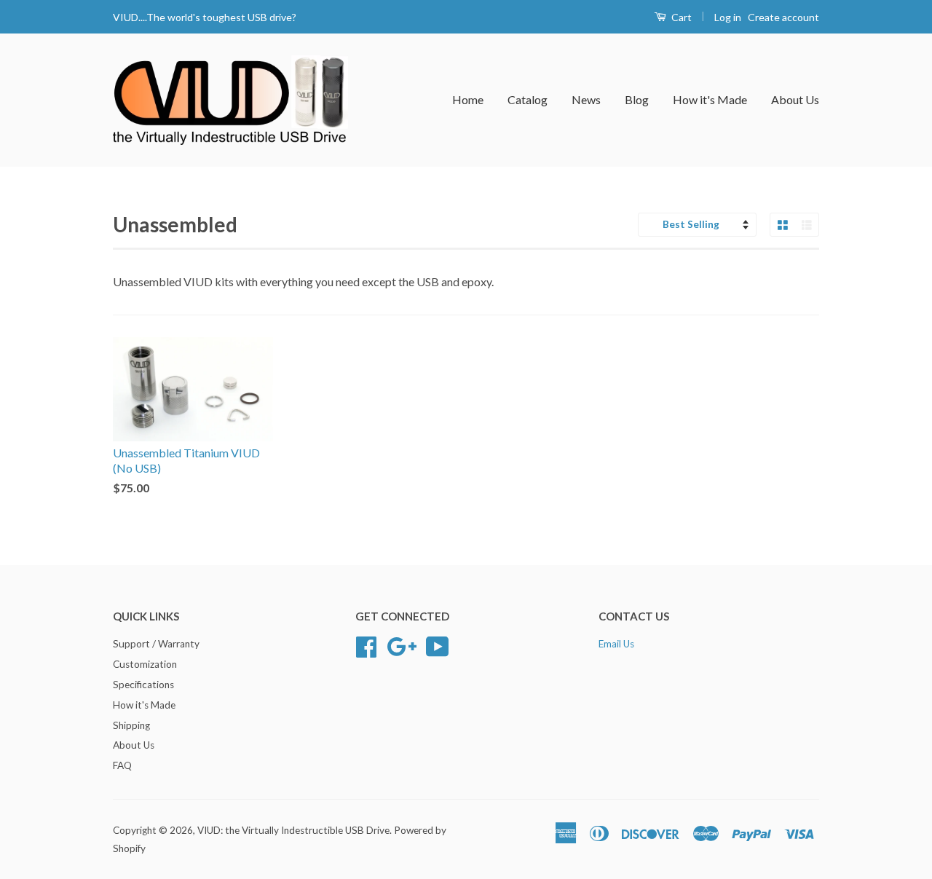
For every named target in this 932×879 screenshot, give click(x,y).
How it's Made (710, 99)
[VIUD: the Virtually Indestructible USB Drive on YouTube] (437, 645)
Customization (145, 664)
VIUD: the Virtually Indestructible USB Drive (293, 830)
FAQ (122, 765)
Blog (637, 99)
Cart (680, 17)
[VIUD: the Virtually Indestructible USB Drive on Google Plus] (401, 645)
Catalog (528, 99)
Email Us (616, 644)
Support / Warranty (156, 644)
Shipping (131, 725)
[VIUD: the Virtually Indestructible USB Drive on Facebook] (366, 645)
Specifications (143, 684)
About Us (795, 99)
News (586, 99)
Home (467, 99)
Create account (783, 17)
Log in (727, 17)
